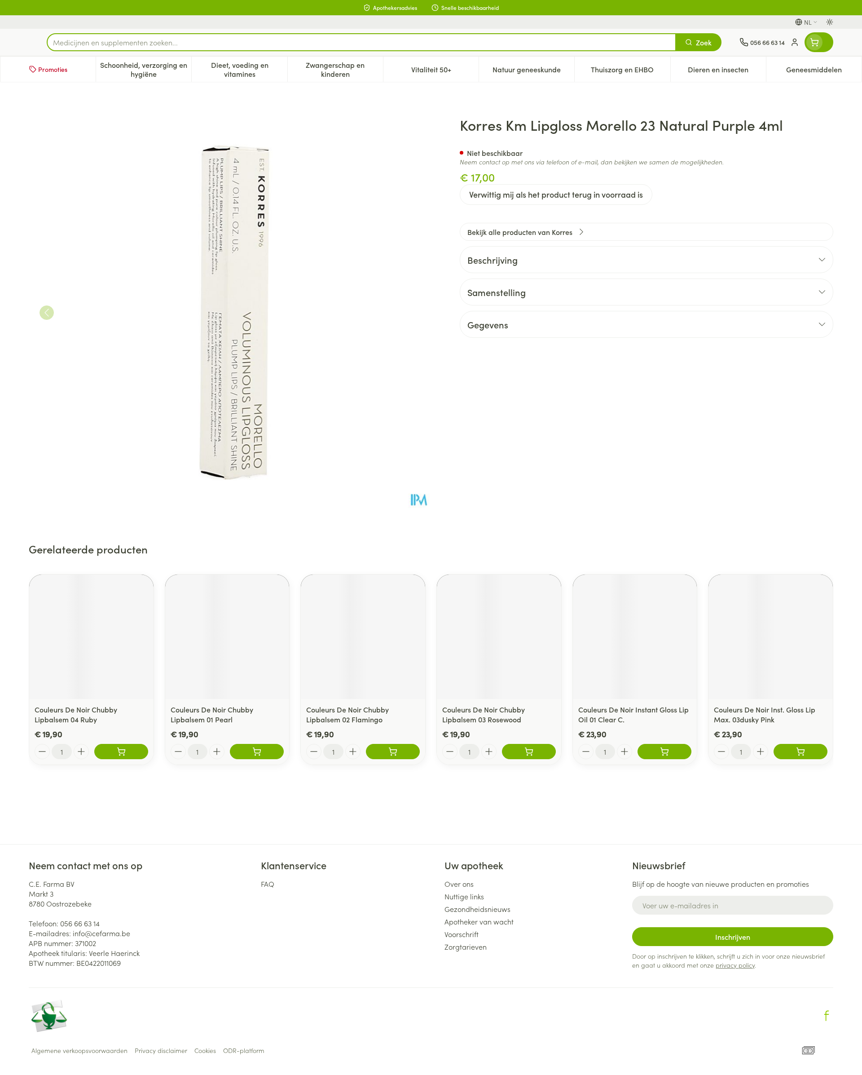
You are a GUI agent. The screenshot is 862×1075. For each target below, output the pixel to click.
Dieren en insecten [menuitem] (727, 71)
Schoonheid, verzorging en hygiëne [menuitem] (145, 69)
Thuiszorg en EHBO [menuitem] (630, 71)
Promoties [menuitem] (52, 69)
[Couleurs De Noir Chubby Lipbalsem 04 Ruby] (91, 637)
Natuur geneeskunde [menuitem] (533, 71)
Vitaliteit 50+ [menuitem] (445, 71)
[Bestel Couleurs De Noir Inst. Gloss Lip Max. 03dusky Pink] (800, 751)
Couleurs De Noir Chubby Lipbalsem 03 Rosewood (483, 714)
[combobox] (361, 42)
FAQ (267, 884)
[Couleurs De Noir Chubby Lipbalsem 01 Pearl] (227, 637)
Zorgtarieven (465, 946)
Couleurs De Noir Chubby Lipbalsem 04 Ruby (76, 714)
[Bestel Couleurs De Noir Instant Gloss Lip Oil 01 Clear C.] (664, 751)
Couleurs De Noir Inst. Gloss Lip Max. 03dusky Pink (764, 714)
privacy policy (735, 964)
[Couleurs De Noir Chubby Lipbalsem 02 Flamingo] (363, 637)
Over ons (459, 884)
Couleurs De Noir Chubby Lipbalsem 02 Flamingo (347, 714)
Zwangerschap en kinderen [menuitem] (344, 69)
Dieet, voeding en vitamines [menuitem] (249, 69)
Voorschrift (461, 934)
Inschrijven (732, 937)
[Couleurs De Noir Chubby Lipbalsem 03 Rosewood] (499, 637)
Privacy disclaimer (161, 1050)
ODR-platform (243, 1050)
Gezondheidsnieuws (477, 909)
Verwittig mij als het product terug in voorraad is (556, 194)
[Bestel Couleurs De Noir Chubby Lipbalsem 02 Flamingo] (393, 751)
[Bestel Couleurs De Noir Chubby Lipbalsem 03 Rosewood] (529, 751)
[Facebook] (826, 1015)
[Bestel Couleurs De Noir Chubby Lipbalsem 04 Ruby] (121, 751)
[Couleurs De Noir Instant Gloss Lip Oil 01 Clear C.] (635, 637)
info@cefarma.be (101, 933)
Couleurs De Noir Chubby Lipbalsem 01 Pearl (212, 714)
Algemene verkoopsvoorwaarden (79, 1050)
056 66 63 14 (80, 923)
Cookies (205, 1050)
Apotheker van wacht (479, 921)
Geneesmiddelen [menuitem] (824, 71)
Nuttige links (464, 896)
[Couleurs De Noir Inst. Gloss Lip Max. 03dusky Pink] (770, 637)
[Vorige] (47, 312)
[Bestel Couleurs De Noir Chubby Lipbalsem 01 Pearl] (257, 751)
